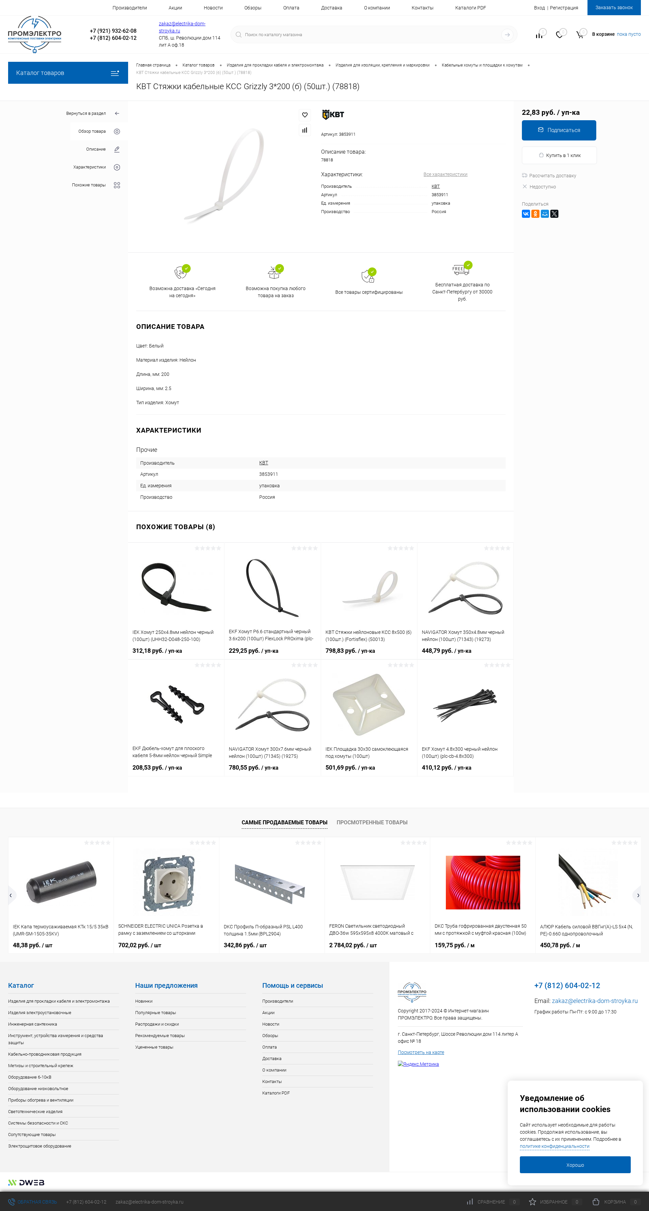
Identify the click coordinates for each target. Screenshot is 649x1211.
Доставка (331, 7)
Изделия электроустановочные (39, 1012)
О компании (377, 7)
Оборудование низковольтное (38, 1088)
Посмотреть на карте (421, 1052)
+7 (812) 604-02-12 (86, 1202)
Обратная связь (37, 1202)
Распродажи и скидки (157, 1024)
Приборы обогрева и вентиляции (40, 1100)
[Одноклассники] (535, 214)
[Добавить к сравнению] (305, 130)
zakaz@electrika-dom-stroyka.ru (595, 1000)
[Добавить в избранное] (305, 115)
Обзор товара (92, 131)
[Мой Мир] (545, 214)
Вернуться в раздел (86, 113)
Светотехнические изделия (35, 1111)
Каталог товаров (40, 72)
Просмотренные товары (372, 822)
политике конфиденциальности (555, 1146)
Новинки (143, 1001)
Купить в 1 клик (563, 155)
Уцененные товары (154, 1047)
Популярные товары (155, 1012)
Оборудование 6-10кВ (29, 1077)
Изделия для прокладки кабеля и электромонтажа (59, 1001)
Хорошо (575, 1165)
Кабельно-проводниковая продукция (44, 1054)
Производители (130, 7)
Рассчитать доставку (552, 175)
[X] (554, 214)
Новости (213, 7)
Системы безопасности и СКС (38, 1123)
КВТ (436, 186)
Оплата (291, 7)
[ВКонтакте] (526, 214)
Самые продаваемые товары (285, 822)
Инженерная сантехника (32, 1024)
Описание (96, 149)
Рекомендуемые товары (160, 1035)
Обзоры (253, 7)
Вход (539, 7)
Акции (175, 7)
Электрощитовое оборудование (39, 1146)
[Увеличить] (224, 176)
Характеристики (89, 167)
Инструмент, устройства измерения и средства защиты (55, 1039)
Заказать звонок (614, 7)
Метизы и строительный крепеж (40, 1065)
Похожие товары (89, 184)
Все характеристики (445, 174)
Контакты (423, 7)
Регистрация (564, 7)
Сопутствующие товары (32, 1134)
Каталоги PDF (470, 7)
